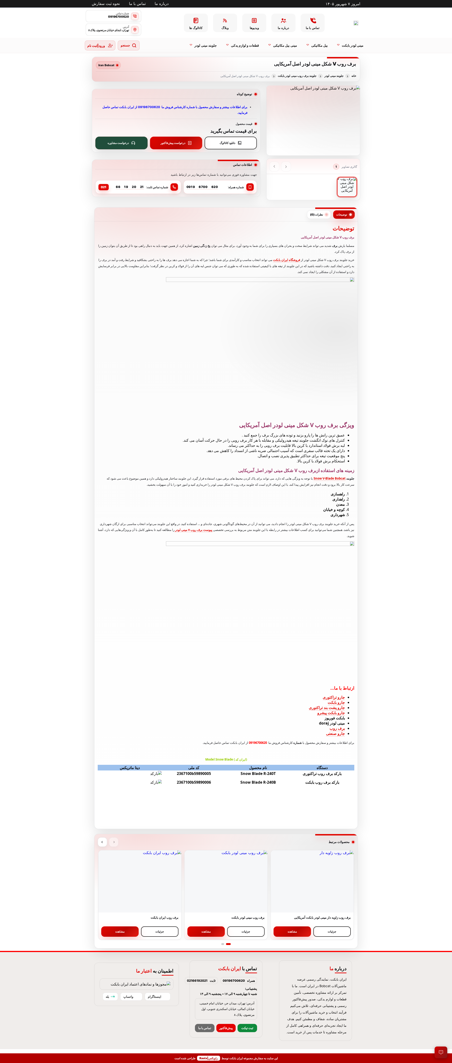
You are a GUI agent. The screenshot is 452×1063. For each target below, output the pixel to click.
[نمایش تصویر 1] (347, 187)
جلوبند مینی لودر (333, 75)
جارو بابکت (336, 702)
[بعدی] (274, 166)
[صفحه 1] (228, 944)
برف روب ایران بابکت (164, 917)
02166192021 (197, 980)
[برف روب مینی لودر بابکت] (226, 881)
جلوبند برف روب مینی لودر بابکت (297, 75)
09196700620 (234, 980)
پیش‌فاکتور (226, 1028)
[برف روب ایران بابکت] (139, 881)
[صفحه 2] (222, 944)
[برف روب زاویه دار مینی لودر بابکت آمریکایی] (312, 881)
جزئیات (332, 931)
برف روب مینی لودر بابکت (248, 917)
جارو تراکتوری (334, 697)
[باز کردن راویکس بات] (441, 1052)
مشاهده (292, 931)
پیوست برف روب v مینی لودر (193, 530)
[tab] (344, 214)
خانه (353, 75)
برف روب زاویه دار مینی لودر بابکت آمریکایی (322, 917)
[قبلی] (286, 166)
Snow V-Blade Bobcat (330, 478)
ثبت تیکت (247, 1028)
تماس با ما (204, 1028)
